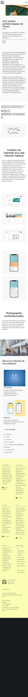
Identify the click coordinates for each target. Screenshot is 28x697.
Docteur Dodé (8, 387)
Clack (7, 436)
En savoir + (20, 497)
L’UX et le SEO (20, 557)
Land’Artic (9, 452)
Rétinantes (7, 417)
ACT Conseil (9, 442)
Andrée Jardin (10, 449)
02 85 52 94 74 (5, 589)
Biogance (9, 434)
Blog (3, 610)
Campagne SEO (21, 559)
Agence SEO (5, 605)
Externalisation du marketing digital (10, 607)
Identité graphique (6, 604)
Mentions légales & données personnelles (12, 595)
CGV (4, 596)
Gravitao (8, 439)
